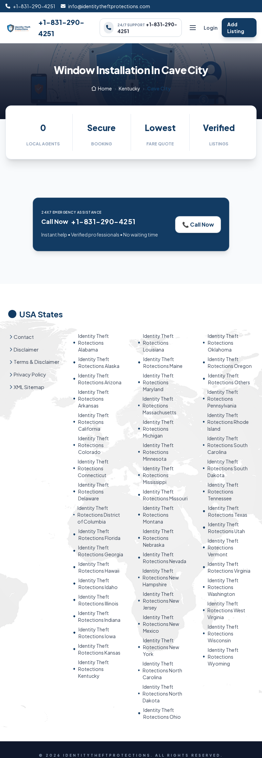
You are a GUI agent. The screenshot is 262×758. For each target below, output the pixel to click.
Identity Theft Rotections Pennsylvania (222, 399)
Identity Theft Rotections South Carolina (227, 445)
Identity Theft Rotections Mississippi (158, 475)
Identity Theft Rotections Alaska (98, 362)
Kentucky (129, 88)
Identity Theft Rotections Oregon (230, 362)
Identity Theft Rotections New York (161, 647)
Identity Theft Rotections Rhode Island (228, 422)
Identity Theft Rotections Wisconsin (223, 633)
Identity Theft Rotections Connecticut (93, 468)
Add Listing (235, 27)
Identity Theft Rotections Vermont (223, 547)
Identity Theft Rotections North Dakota (162, 693)
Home (105, 88)
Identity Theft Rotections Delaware (93, 491)
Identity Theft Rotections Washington (223, 587)
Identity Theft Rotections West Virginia (226, 610)
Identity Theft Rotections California (93, 422)
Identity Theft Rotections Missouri (165, 494)
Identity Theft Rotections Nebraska (158, 538)
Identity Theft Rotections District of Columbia (98, 515)
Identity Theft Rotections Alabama (93, 343)
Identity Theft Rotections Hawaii (98, 567)
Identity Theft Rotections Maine (163, 362)
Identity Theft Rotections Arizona (99, 378)
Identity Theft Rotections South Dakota (227, 468)
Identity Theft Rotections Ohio (162, 713)
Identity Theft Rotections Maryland (158, 382)
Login (211, 28)
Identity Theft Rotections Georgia (100, 550)
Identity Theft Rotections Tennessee (223, 491)
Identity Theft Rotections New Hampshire (161, 577)
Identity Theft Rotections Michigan (158, 429)
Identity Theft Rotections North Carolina (162, 670)
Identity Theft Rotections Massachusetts (159, 405)
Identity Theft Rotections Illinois (98, 599)
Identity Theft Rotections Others (229, 378)
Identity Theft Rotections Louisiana (158, 343)
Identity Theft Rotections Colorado (93, 445)
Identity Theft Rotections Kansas (99, 649)
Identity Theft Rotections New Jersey (161, 601)
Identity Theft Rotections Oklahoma (223, 343)
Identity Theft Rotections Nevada (164, 557)
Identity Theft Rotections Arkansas (93, 399)
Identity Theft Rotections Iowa (97, 632)
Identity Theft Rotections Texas (227, 511)
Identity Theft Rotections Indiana (99, 616)
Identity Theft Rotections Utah (226, 527)
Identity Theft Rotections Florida (99, 534)
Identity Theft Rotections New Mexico (161, 624)
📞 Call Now (198, 224)
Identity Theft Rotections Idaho (98, 583)
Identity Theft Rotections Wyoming (223, 657)
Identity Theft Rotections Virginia (229, 567)
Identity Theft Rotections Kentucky (93, 669)
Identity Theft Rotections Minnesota (158, 452)
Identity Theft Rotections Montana (158, 515)
